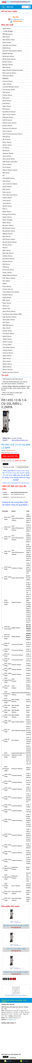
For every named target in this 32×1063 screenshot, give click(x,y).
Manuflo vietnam (7, 206)
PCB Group (6, 267)
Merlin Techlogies (7, 220)
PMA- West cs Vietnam (9, 278)
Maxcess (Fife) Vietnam (9, 214)
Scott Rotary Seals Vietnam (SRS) (12, 314)
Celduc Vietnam (7, 84)
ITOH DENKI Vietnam (9, 178)
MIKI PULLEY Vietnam (9, 228)
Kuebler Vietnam (7, 198)
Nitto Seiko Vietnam (8, 253)
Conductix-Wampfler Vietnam (11, 87)
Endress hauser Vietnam (9, 123)
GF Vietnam (6, 148)
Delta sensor (6, 98)
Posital (4, 283)
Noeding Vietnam (7, 256)
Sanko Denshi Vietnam (9, 311)
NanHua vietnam (7, 245)
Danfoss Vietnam (7, 95)
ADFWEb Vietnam (8, 34)
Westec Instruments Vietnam (11, 372)
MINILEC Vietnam (8, 234)
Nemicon (5, 247)
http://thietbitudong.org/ (17, 494)
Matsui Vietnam (7, 211)
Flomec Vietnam (7, 131)
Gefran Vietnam (7, 142)
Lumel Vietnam (7, 203)
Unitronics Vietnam (8, 353)
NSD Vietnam (6, 264)
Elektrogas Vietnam (8, 117)
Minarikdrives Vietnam (9, 231)
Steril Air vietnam (7, 331)
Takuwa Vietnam (7, 339)
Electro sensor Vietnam (9, 114)
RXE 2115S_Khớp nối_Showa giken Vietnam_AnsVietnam (12, 393)
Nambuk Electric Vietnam (10, 242)
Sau (14, 979)
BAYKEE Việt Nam (8, 53)
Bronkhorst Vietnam (8, 76)
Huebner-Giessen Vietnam (10, 170)
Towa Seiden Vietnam (9, 347)
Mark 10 (5, 209)
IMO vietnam (6, 173)
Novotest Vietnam (8, 261)
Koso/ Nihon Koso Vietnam (10, 195)
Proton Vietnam (7, 286)
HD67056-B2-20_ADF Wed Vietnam (13, 379)
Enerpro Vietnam (7, 125)
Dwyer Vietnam (7, 106)
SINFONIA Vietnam (8, 325)
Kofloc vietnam (7, 192)
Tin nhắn (25, 1061)
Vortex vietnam (7, 361)
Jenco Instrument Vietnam (10, 184)
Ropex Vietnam (7, 303)
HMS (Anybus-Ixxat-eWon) (10, 161)
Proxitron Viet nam (8, 289)
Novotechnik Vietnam (8, 259)
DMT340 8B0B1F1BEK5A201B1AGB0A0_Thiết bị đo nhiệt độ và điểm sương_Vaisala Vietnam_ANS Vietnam (15, 388)
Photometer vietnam (8, 270)
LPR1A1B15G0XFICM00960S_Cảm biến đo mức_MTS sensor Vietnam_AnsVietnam (14, 382)
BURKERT (5, 78)
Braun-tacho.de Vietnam (9, 73)
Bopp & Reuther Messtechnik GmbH (13, 70)
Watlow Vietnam (7, 367)
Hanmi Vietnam (7, 156)
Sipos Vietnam (7, 328)
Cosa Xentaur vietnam (9, 89)
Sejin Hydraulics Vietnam (10, 317)
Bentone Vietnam (7, 62)
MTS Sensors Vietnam (9, 239)
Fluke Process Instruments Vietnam (13, 134)
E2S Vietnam (6, 109)
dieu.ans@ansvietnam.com (17, 19)
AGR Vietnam (6, 37)
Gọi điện (9, 1061)
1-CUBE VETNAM (8, 31)
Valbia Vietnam (7, 358)
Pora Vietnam (6, 281)
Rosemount (6, 306)
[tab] (8, 467)
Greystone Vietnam (8, 153)
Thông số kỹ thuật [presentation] (22, 467)
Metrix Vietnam (7, 222)
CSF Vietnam (6, 92)
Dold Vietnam (6, 103)
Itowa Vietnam (7, 181)
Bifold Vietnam (7, 67)
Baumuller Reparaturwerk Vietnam (12, 51)
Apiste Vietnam (7, 28)
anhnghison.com (11, 1019)
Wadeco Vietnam (7, 364)
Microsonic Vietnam (8, 225)
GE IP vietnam (7, 139)
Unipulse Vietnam (7, 350)
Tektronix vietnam (8, 342)
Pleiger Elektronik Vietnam (10, 275)
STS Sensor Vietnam (8, 333)
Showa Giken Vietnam (9, 320)
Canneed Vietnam (8, 81)
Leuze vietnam (7, 200)
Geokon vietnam (7, 145)
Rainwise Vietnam (8, 295)
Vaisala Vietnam (7, 356)
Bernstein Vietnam (8, 64)
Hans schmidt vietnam (9, 159)
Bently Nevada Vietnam (9, 59)
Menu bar (10, 7)
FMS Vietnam (6, 137)
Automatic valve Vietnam (9, 45)
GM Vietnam (6, 150)
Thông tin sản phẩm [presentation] (8, 467)
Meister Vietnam (7, 217)
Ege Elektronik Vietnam (9, 112)
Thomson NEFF (7, 344)
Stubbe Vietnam (7, 336)
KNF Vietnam (6, 189)
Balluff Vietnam (7, 48)
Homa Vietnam (7, 167)
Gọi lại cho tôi (10, 456)
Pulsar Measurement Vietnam (11, 292)
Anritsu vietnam (7, 42)
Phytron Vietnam (7, 272)
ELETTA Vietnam (7, 120)
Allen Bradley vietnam (9, 40)
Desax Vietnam (7, 100)
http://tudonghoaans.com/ (18, 497)
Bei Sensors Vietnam (8, 56)
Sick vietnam (6, 322)
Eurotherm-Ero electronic (10, 128)
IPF (4, 175)
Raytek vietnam (7, 297)
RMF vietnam (6, 300)
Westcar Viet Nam (8, 369)
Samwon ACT (6, 308)
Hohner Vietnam (7, 164)
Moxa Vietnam (7, 236)
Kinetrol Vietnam (7, 186)
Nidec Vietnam (7, 250)
